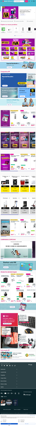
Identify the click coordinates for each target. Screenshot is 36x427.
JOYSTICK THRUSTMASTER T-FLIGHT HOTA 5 (13, 276)
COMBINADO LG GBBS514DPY (13, 112)
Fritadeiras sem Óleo (5, 177)
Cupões (26, 1)
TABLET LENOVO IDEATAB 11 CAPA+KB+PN (15, 156)
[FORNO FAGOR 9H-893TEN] (31, 280)
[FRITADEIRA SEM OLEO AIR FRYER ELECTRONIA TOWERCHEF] (5, 280)
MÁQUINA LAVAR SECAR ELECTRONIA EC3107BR (5, 290)
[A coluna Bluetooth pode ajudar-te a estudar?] (10, 338)
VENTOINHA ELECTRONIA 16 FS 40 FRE (15, 221)
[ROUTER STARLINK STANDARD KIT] (21, 280)
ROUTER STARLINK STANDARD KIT (20, 276)
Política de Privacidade (7, 409)
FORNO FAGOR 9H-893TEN (30, 276)
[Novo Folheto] (5, 116)
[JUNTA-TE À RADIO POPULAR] (6, 355)
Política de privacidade (32, 415)
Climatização (5, 198)
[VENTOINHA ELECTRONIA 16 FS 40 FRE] (15, 225)
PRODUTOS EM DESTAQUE (9, 272)
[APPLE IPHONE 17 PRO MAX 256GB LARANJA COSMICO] (21, 294)
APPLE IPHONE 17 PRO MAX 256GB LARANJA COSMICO (20, 290)
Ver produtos (5, 85)
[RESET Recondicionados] (3, 29)
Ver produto (5, 147)
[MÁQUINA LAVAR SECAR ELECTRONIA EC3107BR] (5, 294)
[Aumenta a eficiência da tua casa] (30, 355)
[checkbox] (1, 420)
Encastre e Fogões (24, 176)
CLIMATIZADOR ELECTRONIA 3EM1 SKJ (24, 221)
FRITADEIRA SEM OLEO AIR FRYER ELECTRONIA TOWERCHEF (5, 276)
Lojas (30, 364)
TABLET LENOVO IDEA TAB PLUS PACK (25, 156)
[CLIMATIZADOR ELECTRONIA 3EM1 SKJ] (25, 225)
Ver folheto (9, 67)
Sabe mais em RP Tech (7, 323)
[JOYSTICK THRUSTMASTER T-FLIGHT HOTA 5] (13, 279)
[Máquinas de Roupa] (29, 29)
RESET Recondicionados (3, 32)
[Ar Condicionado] (9, 29)
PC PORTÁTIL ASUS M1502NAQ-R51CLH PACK (25, 112)
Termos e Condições (17, 409)
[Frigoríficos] (23, 29)
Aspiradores (15, 198)
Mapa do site (26, 409)
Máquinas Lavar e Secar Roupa (15, 177)
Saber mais (9, 104)
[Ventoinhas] (16, 29)
